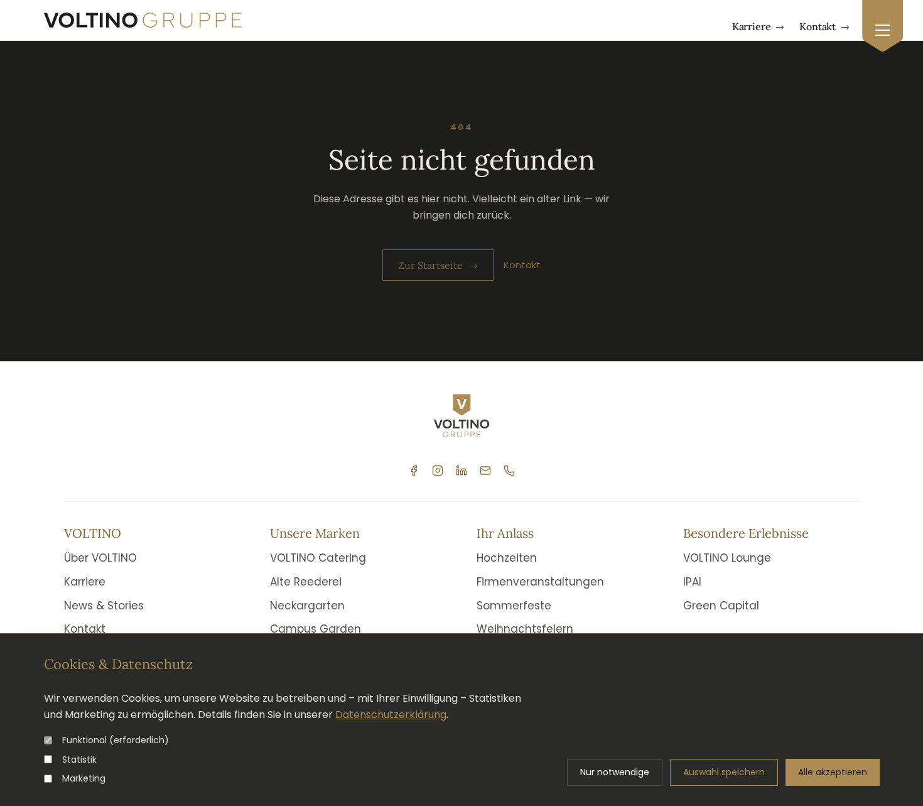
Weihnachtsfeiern (525, 628)
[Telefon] (509, 470)
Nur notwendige (614, 772)
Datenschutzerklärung (390, 714)
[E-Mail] (485, 470)
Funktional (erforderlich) (115, 740)
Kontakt (824, 26)
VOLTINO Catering (318, 557)
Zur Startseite (438, 265)
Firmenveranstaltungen (540, 581)
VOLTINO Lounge (727, 557)
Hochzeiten (507, 557)
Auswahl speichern (724, 772)
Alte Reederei (306, 581)
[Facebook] (413, 470)
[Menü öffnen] (882, 26)
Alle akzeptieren (832, 772)
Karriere (758, 26)
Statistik (79, 759)
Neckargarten (307, 605)
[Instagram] (437, 470)
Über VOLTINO (100, 557)
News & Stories (104, 605)
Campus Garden (315, 628)
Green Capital (721, 605)
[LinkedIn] (461, 470)
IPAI (692, 581)
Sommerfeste (514, 605)
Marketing (83, 778)
